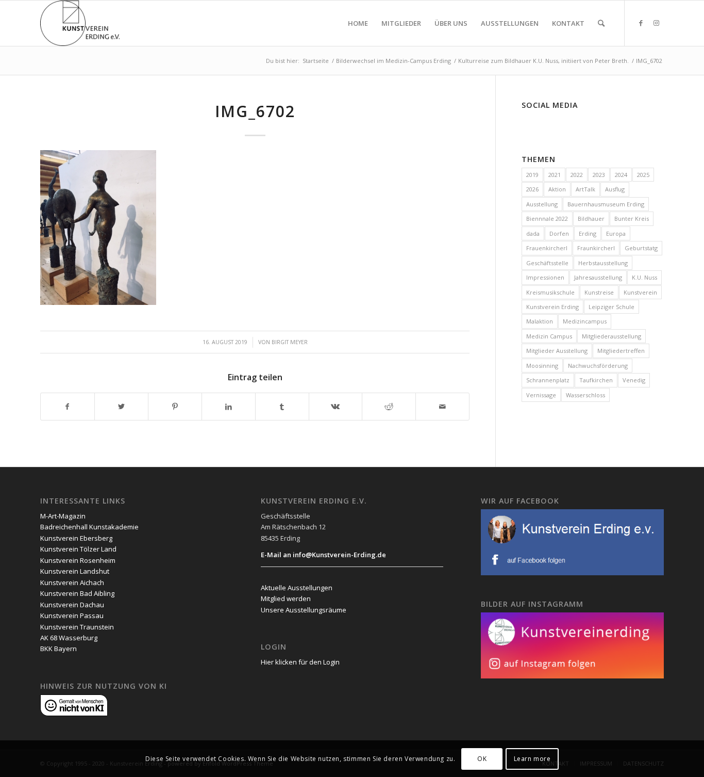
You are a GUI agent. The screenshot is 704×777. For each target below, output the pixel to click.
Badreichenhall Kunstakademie (89, 526)
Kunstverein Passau (72, 615)
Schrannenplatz (547, 380)
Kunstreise (599, 292)
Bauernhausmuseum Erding (605, 204)
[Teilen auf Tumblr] (282, 406)
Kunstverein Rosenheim (77, 560)
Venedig (634, 380)
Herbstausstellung (603, 263)
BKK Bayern (58, 648)
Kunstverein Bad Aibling (77, 593)
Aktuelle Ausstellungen (296, 587)
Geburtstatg (641, 248)
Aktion (557, 189)
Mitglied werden (286, 598)
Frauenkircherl (546, 248)
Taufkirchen (596, 380)
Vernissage (541, 395)
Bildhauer (591, 218)
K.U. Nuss (644, 277)
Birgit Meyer (290, 342)
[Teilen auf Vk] (335, 406)
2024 (621, 175)
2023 (599, 175)
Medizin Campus (549, 336)
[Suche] (601, 23)
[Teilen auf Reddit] (388, 406)
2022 (577, 175)
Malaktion (539, 321)
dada (533, 233)
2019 (532, 175)
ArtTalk (585, 189)
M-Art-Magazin (63, 516)
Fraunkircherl (596, 248)
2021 (554, 175)
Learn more (532, 758)
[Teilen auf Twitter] (121, 406)
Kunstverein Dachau (72, 604)
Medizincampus (585, 321)
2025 (643, 175)
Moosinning (542, 365)
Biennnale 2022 (547, 218)
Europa (616, 233)
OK (482, 758)
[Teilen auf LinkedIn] (228, 406)
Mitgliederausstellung (611, 336)
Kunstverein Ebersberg (76, 538)
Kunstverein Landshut (74, 571)
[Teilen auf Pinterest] (175, 406)
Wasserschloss (585, 395)
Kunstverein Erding (552, 307)
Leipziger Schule (611, 307)
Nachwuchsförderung (598, 365)
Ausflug (615, 189)
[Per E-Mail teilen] (442, 406)
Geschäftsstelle (547, 263)
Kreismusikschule (550, 292)
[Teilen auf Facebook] (67, 406)
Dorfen (559, 233)
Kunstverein (640, 292)
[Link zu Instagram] (656, 22)
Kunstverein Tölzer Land (78, 549)
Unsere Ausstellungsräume (303, 609)
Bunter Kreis (631, 218)
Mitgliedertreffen (621, 350)
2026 (532, 189)
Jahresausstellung (598, 277)
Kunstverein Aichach (72, 582)
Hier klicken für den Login (300, 662)
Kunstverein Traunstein (77, 627)
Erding (587, 233)
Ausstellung (542, 204)
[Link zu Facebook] (640, 22)
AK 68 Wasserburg (68, 637)
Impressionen (545, 277)
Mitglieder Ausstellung (557, 350)
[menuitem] (358, 23)
